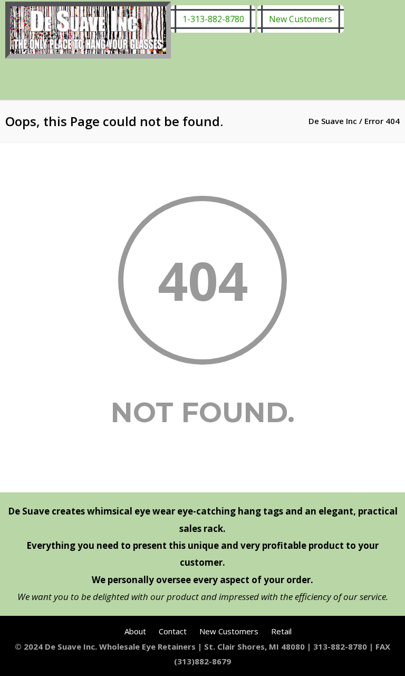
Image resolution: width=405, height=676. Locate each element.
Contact (173, 631)
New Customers (300, 19)
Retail (281, 631)
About (135, 631)
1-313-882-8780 (213, 19)
